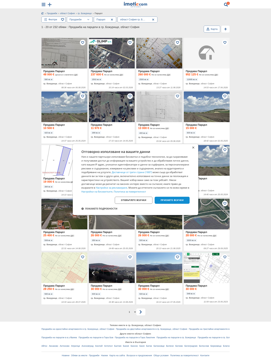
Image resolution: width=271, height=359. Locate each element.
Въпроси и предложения (139, 355)
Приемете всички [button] (172, 200)
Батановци (159, 346)
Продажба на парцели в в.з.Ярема (59, 337)
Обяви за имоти (79, 355)
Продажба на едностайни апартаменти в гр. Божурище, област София (77, 329)
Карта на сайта (117, 355)
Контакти (204, 355)
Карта (214, 29)
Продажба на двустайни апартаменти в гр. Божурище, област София (151, 329)
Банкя (126, 346)
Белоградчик (190, 346)
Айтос (44, 346)
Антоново (64, 346)
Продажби (94, 355)
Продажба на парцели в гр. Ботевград (217, 337)
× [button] (193, 148)
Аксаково (53, 346)
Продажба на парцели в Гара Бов (96, 337)
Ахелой (99, 346)
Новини (65, 355)
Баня (142, 346)
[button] (99, 208)
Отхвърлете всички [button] (133, 200)
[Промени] (88, 19)
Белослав (204, 346)
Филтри (52, 19)
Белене (170, 346)
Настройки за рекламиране (111, 187)
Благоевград (229, 346)
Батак (149, 346)
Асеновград (87, 346)
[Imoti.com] (42, 13)
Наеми (104, 355)
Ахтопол (108, 346)
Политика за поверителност (184, 355)
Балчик (117, 346)
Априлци (75, 346)
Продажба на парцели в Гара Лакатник (135, 337)
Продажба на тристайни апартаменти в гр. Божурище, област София (224, 329)
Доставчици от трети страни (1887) (132, 172)
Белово (179, 346)
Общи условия (161, 355)
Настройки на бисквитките (96, 191)
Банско (134, 346)
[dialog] (135, 179)
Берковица (215, 346)
